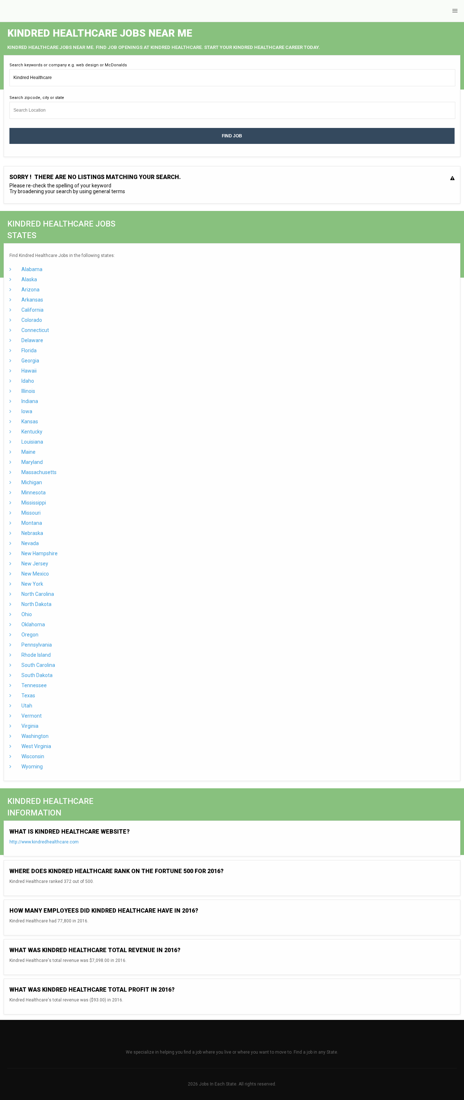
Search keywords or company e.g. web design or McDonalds (68, 65)
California (32, 310)
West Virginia (35, 746)
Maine (28, 452)
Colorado (31, 320)
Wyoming (31, 766)
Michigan (31, 482)
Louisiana (31, 442)
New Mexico (34, 574)
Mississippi (33, 503)
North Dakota (35, 604)
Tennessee (33, 685)
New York (31, 584)
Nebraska (31, 533)
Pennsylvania (36, 645)
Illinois (27, 391)
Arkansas (31, 300)
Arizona (30, 289)
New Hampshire (39, 553)
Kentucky (31, 432)
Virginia (29, 726)
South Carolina (37, 665)
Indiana (29, 401)
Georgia (29, 361)
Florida (28, 350)
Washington (34, 736)
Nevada (29, 543)
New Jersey (34, 563)
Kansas (29, 421)
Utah (26, 706)
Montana (31, 523)
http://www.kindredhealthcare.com (44, 841)
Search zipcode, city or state (36, 97)
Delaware (31, 340)
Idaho (27, 381)
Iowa (26, 411)
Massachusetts (38, 472)
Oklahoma (32, 624)
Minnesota (33, 492)
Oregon (29, 635)
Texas (27, 695)
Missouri (30, 513)
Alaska (28, 279)
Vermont (31, 716)
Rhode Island (35, 655)
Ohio (26, 614)
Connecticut (34, 330)
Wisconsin (32, 756)
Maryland (31, 462)
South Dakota (36, 675)
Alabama (31, 269)
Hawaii (28, 371)
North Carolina (37, 594)
